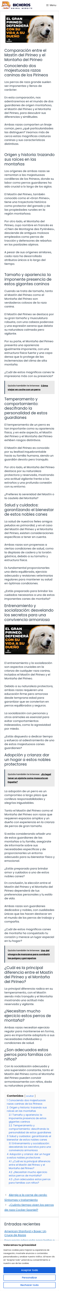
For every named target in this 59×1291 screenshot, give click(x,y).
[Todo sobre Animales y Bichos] (16, 5)
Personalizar (29, 1277)
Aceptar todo (29, 1270)
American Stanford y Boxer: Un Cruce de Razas (25, 1233)
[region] (29, 1265)
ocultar (30, 1096)
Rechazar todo (29, 1285)
